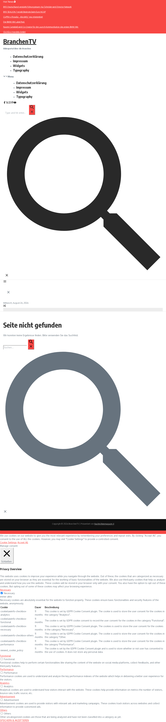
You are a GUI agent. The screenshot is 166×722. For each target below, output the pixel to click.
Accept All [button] (23, 542)
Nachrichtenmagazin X (104, 524)
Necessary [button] (5, 589)
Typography (21, 70)
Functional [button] (5, 655)
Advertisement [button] (7, 696)
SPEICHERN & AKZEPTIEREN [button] (14, 720)
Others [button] (3, 710)
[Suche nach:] (20, 112)
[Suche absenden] (32, 110)
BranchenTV (19, 41)
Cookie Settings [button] (8, 542)
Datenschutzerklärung (28, 56)
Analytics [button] (4, 683)
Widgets (19, 66)
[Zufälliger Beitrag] (4, 306)
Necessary (9, 593)
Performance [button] (7, 669)
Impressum (20, 61)
